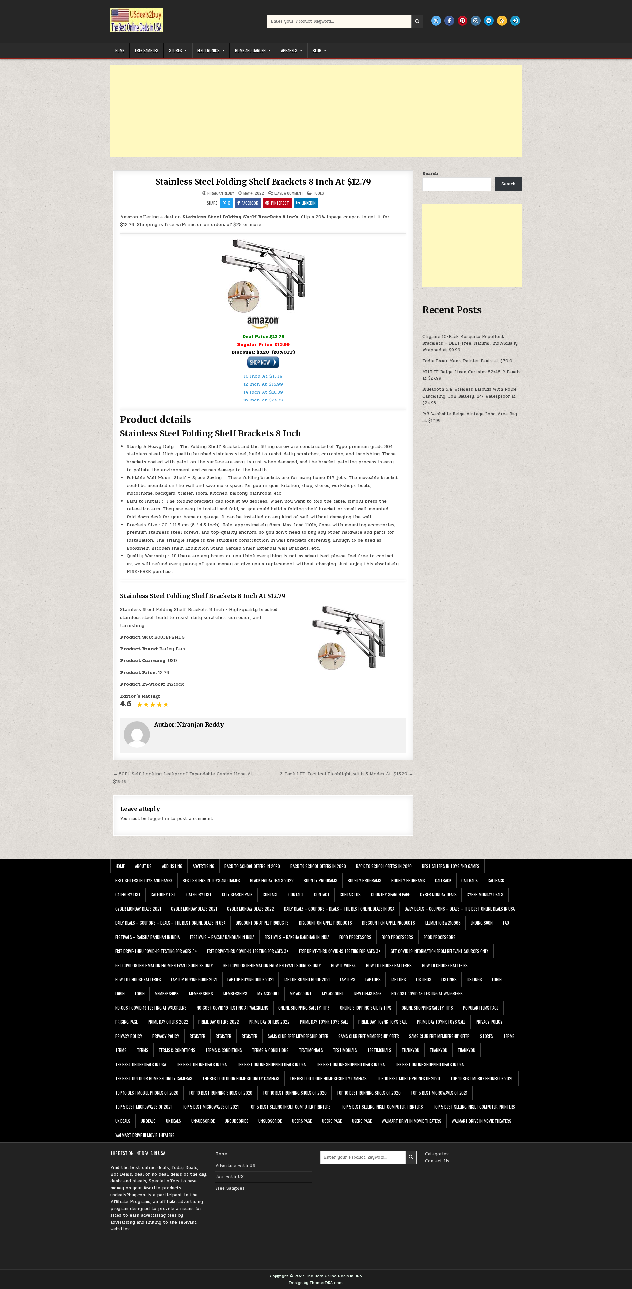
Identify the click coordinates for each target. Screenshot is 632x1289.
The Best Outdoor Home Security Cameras (153, 1078)
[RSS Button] (502, 21)
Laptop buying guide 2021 (194, 979)
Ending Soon (482, 922)
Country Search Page (390, 894)
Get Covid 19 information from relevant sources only (439, 951)
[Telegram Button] (489, 21)
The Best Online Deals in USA (140, 1064)
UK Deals (122, 1121)
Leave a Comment (288, 193)
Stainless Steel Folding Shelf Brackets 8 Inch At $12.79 (263, 182)
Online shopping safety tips (304, 1007)
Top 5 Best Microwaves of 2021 (439, 1092)
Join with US (229, 1176)
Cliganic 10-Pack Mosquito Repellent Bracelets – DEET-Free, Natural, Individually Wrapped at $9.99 (470, 343)
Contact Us (437, 1161)
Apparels (289, 50)
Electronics (209, 50)
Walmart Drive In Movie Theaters (411, 1121)
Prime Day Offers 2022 (168, 1021)
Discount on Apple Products (262, 922)
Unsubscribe (203, 1121)
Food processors (355, 937)
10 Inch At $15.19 (263, 376)
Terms (509, 1036)
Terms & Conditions (177, 1050)
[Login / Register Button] (515, 21)
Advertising (203, 866)
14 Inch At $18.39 (263, 392)
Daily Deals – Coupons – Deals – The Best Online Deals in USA (339, 908)
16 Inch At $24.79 (263, 400)
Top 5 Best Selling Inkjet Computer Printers (290, 1106)
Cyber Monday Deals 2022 (250, 908)
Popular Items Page (480, 1007)
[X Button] (436, 21)
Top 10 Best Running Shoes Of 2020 (220, 1092)
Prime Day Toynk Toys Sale (324, 1021)
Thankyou (410, 1050)
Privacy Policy (489, 1021)
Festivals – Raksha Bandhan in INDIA (147, 937)
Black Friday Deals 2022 (272, 880)
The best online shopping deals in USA (271, 1064)
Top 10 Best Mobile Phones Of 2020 (408, 1078)
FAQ (506, 922)
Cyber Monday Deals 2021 (138, 908)
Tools (318, 193)
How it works (343, 965)
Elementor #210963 (443, 922)
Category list (128, 894)
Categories (437, 1154)
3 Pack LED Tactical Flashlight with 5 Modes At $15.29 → (346, 773)
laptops (347, 979)
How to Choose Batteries (389, 965)
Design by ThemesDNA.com (316, 1282)
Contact (270, 894)
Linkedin (309, 203)
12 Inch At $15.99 (263, 384)
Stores (175, 50)
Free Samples (146, 50)
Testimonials (311, 1050)
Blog (317, 50)
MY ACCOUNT (268, 993)
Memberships (167, 993)
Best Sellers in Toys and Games (450, 866)
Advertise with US (235, 1165)
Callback (443, 880)
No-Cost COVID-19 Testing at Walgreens (427, 993)
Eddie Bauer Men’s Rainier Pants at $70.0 (467, 361)
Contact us (350, 894)
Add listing (172, 866)
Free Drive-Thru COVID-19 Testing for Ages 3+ (156, 951)
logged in (158, 818)
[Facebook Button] (449, 21)
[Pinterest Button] (462, 21)
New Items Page (367, 993)
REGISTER (197, 1036)
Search (430, 173)
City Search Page (237, 894)
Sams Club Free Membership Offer (298, 1036)
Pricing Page (126, 1021)
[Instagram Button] (476, 21)
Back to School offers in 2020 (252, 866)
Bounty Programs (320, 880)
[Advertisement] (307, 111)
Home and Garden (250, 50)
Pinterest (280, 203)
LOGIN (497, 979)
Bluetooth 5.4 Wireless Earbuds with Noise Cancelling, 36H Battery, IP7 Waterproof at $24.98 (469, 396)
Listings (423, 979)
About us (143, 866)
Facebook (250, 203)
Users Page (302, 1121)
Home (119, 50)
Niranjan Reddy (220, 193)
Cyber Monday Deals (438, 894)
